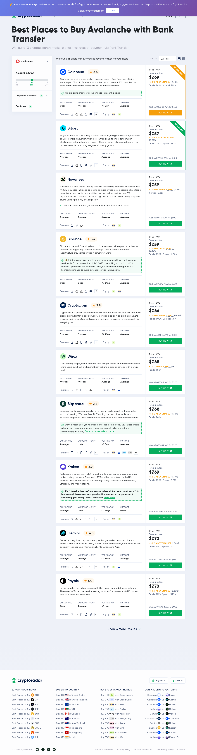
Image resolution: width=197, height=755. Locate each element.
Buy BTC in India (66, 737)
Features (23, 106)
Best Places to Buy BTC (25, 695)
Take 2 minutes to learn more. (99, 431)
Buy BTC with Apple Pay (115, 713)
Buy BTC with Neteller (113, 732)
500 (31, 85)
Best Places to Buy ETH (25, 699)
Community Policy (164, 749)
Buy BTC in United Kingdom (72, 699)
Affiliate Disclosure (143, 749)
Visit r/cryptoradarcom (91, 10)
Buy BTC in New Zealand (70, 723)
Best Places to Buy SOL (25, 704)
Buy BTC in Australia (68, 718)
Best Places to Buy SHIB (25, 732)
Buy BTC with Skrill (112, 727)
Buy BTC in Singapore (69, 727)
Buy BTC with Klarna (113, 723)
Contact (181, 749)
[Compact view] (183, 58)
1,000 (46, 85)
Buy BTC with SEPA (112, 704)
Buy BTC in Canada (68, 713)
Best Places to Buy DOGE (26, 727)
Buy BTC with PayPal (113, 709)
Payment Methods (29, 95)
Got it (112, 10)
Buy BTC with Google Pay (115, 718)
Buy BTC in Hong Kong (69, 732)
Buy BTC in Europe (67, 704)
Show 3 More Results (122, 629)
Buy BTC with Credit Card (116, 699)
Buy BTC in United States (70, 695)
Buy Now (163, 113)
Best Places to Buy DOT (25, 723)
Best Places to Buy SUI (25, 737)
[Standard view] (179, 58)
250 (17, 85)
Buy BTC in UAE (65, 709)
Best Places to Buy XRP (25, 709)
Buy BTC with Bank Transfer (117, 695)
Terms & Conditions (103, 749)
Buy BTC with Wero (112, 737)
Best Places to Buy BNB (25, 713)
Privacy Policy (123, 749)
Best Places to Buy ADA (25, 718)
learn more (109, 497)
